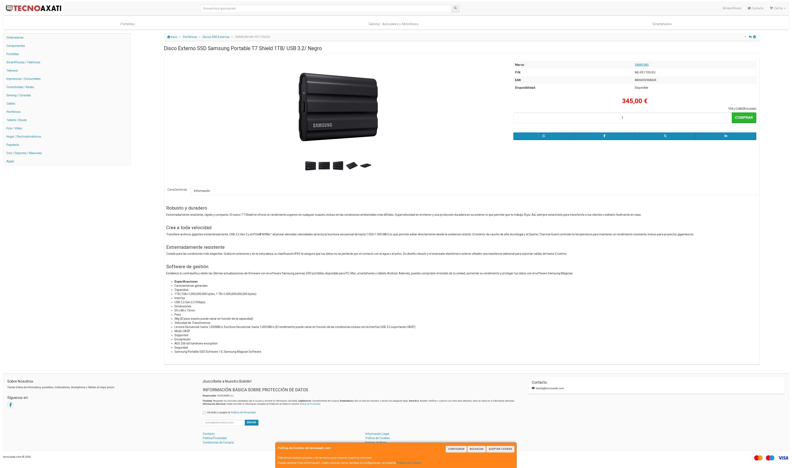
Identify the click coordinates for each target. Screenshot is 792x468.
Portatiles (127, 24)
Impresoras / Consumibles (23, 78)
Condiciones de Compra (218, 442)
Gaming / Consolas (18, 95)
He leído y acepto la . (231, 412)
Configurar (456, 449)
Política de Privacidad (309, 404)
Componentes (15, 45)
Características (177, 189)
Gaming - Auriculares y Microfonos (393, 24)
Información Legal (377, 433)
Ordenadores (15, 37)
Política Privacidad (214, 438)
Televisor (12, 70)
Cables (10, 103)
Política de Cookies (409, 462)
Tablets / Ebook (16, 120)
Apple (10, 161)
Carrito (778, 8)
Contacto (757, 8)
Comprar (744, 117)
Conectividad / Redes (20, 87)
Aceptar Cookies (500, 449)
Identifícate (733, 8)
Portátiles (12, 54)
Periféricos (13, 111)
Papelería (12, 144)
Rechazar (476, 449)
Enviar (251, 422)
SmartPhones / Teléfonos (23, 62)
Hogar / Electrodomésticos (23, 136)
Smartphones (662, 24)
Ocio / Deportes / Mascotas (24, 153)
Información (202, 190)
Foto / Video (14, 128)
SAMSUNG (642, 64)
